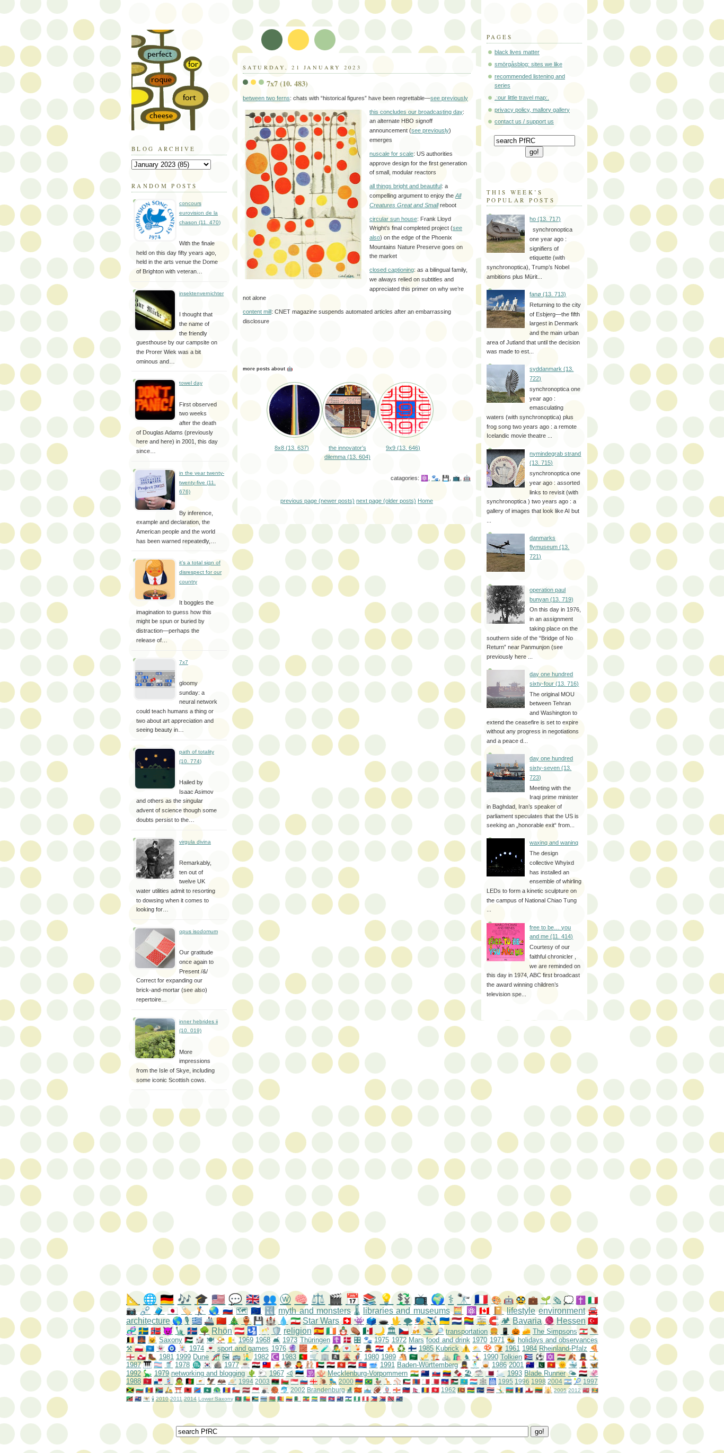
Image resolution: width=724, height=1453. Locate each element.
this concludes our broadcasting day (416, 112)
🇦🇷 (568, 1381)
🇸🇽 (382, 1399)
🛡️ (276, 1330)
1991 (387, 1365)
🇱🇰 (461, 1389)
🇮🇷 (295, 1320)
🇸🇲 (368, 1389)
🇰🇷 (207, 1365)
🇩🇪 (167, 1299)
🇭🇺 (561, 1357)
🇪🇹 (306, 1399)
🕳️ (383, 1320)
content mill (257, 311)
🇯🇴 (454, 1381)
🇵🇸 (188, 1340)
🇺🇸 (218, 1299)
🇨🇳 (221, 1320)
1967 (276, 1373)
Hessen (571, 1320)
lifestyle (521, 1310)
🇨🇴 (289, 1399)
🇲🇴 (207, 1389)
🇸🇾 (256, 1365)
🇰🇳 (129, 1399)
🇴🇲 (285, 1381)
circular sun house (393, 219)
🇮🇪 (331, 1330)
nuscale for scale (391, 153)
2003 (262, 1381)
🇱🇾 (275, 1381)
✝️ (581, 1300)
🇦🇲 (359, 1381)
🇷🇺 (228, 1310)
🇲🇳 (416, 1381)
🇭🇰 (341, 1365)
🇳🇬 (357, 1399)
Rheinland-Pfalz (563, 1348)
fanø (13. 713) (547, 294)
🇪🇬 (330, 1365)
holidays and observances (558, 1340)
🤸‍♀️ (476, 1357)
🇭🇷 (379, 1348)
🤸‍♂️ (500, 1389)
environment (561, 1310)
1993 (514, 1373)
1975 (381, 1340)
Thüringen (315, 1340)
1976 (278, 1348)
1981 (166, 1357)
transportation (467, 1331)
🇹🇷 (593, 1320)
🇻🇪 (447, 1373)
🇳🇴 (156, 1330)
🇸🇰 (436, 1373)
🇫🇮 (412, 1348)
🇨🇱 (236, 1389)
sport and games (243, 1348)
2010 (162, 1399)
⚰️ (355, 1330)
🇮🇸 (192, 1330)
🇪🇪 (299, 1373)
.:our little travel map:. (522, 97)
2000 (346, 1381)
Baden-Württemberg (427, 1365)
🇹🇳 (435, 1389)
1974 (196, 1348)
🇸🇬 (294, 1381)
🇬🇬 (397, 1389)
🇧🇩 (238, 1399)
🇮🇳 (414, 1373)
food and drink (448, 1340)
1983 (288, 1357)
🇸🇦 (413, 1357)
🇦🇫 (190, 1381)
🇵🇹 (303, 1357)
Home (425, 501)
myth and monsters (314, 1310)
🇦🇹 (239, 1330)
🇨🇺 (528, 1357)
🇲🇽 (368, 1330)
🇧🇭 (435, 1381)
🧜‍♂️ (247, 1357)
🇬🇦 (314, 1399)
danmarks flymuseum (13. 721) (549, 547)
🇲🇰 (358, 1389)
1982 (261, 1357)
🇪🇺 (256, 1310)
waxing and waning (553, 842)
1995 (505, 1381)
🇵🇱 (139, 1348)
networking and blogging (208, 1373)
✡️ (550, 1357)
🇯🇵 (172, 1310)
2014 (190, 1399)
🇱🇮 (406, 1389)
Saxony (170, 1340)
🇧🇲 (585, 1390)
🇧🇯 (246, 1399)
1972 (399, 1340)
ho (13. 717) (545, 219)
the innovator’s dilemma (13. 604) (347, 452)
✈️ (432, 1320)
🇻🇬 (399, 1399)
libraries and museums (406, 1310)
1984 (529, 1348)
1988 (133, 1381)
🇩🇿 (297, 1399)
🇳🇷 (480, 1389)
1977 (231, 1365)
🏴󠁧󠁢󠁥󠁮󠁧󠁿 (130, 1357)
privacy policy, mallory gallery (532, 110)
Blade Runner (545, 1373)
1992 (133, 1373)
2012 (574, 1390)
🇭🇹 (445, 1381)
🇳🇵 (416, 1389)
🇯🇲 (130, 1389)
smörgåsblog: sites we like (528, 64)
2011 (176, 1399)
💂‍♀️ (583, 1357)
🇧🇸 (255, 1399)
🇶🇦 (489, 1373)
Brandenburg (326, 1389)
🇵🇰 (540, 1365)
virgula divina (195, 842)
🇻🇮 (146, 1399)
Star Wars (321, 1320)
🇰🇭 (331, 1399)
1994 (246, 1381)
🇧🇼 (263, 1399)
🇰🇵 (362, 1365)
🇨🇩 (197, 1389)
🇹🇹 (390, 1399)
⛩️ (178, 1389)
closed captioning (391, 270)
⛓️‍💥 (145, 1310)
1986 (499, 1365)
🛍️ (457, 1357)
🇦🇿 (510, 1389)
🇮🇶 (352, 1365)
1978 (182, 1365)
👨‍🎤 (336, 1348)
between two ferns (266, 98)
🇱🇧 (583, 1331)
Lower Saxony (215, 1399)
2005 (560, 1390)
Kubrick (447, 1348)
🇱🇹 (539, 1389)
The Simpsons (555, 1331)
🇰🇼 (407, 1381)
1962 (448, 1389)
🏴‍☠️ (335, 1357)
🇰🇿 (464, 1381)
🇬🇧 (253, 1299)
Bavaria (527, 1320)
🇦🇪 (320, 1365)
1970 (479, 1340)
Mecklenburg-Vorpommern (368, 1373)
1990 (490, 1357)
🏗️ (435, 1357)
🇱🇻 (246, 1389)
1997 (590, 1381)
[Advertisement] (383, 1201)
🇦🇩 (227, 1389)
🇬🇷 (197, 1320)
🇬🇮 (529, 1389)
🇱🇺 (474, 1381)
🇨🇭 (347, 1320)
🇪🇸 (319, 1330)
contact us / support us (524, 121)
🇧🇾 (272, 1399)
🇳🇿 (425, 1373)
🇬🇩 (594, 1390)
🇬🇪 (313, 1381)
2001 (516, 1365)
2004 (555, 1381)
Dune (201, 1357)
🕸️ (483, 1381)
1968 (262, 1340)
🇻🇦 (231, 1340)
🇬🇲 (323, 1399)
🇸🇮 (304, 1381)
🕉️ (310, 1373)
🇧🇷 (369, 1381)
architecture (148, 1320)
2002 (297, 1389)
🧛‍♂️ (299, 1365)
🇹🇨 (138, 1399)
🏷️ (186, 1310)
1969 (246, 1340)
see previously (449, 98)
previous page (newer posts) (317, 501)
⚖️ (318, 1299)
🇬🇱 (141, 1357)
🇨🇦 (484, 1310)
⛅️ (476, 1348)
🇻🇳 (551, 1365)
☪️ (275, 1357)
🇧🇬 (140, 1389)
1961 (512, 1348)
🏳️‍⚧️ (158, 1365)
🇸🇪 (143, 1330)
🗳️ (371, 1320)
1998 (538, 1381)
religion (298, 1330)
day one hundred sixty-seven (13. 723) (551, 767)
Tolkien (511, 1357)
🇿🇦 (159, 1389)
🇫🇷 (481, 1299)
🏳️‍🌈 (469, 1320)
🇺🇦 (444, 1320)
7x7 (183, 662)
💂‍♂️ (368, 1348)
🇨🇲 (280, 1399)
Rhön (221, 1330)
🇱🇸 (348, 1399)
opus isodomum (198, 931)
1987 (133, 1365)
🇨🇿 (404, 1330)
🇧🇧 (519, 1389)
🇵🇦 (158, 1381)
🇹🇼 (266, 1365)
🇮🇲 (147, 1381)
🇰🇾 (340, 1399)
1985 (426, 1348)
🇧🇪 (130, 1340)
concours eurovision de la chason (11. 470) (199, 212)
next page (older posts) (386, 501)
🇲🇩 (149, 1389)
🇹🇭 (491, 1389)
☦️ (336, 1340)
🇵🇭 (373, 1399)
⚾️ (397, 1381)
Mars (416, 1340)
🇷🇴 (425, 1389)
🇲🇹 (426, 1381)
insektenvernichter (201, 293)
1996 (522, 1381)
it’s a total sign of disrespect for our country (200, 572)
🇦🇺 (530, 1365)
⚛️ (424, 478)
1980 (371, 1357)
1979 (161, 1373)
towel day (190, 383)
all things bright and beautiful (405, 186)
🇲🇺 (471, 1389)
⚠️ (466, 1348)
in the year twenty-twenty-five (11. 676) (201, 482)
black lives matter (517, 52)
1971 (497, 1340)
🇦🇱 (188, 1389)
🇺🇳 (150, 1348)
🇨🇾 (200, 1381)
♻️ (401, 1348)
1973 (289, 1340)
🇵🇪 (365, 1399)
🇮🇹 (593, 1300)
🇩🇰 (347, 1340)
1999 (183, 1357)
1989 (388, 1357)
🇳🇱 (457, 1320)
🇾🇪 (583, 1373)
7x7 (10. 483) (287, 83)
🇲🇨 (256, 1389)
